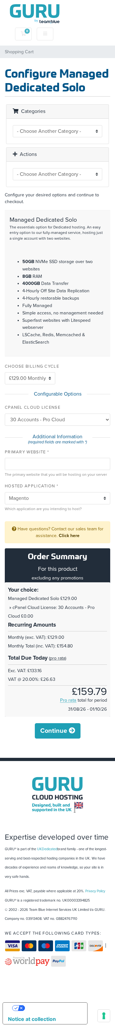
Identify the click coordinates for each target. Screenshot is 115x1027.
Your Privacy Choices (51, 1008)
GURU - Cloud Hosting (57, 795)
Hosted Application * (31, 486)
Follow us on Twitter (57, 823)
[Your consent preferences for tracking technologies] (104, 1016)
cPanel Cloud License (32, 407)
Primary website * (27, 452)
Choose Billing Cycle (32, 366)
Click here (69, 535)
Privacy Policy (95, 891)
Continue (54, 731)
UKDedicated (47, 849)
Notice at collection (32, 1019)
